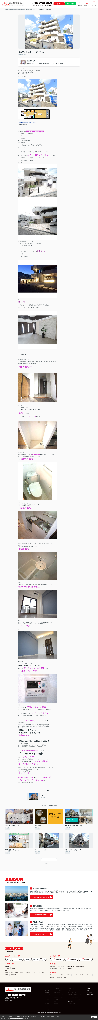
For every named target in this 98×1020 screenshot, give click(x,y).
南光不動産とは (58, 988)
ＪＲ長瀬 (61, 975)
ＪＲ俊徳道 (67, 975)
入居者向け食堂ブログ (72, 990)
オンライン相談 (58, 990)
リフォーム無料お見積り (73, 997)
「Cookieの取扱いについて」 (16, 1018)
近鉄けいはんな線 (80, 966)
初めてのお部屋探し (72, 992)
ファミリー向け (17, 959)
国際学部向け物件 (71, 1003)
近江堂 (21, 972)
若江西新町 (13, 974)
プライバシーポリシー (41, 1010)
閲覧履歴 (79, 5)
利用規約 (50, 1010)
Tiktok (88, 990)
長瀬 (51, 975)
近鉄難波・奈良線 (70, 966)
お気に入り (87, 5)
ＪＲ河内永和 (88, 975)
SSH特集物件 (70, 1001)
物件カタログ (48, 997)
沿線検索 (58, 959)
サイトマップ (58, 1010)
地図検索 (86, 959)
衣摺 (39, 972)
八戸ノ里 (81, 975)
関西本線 (70, 968)
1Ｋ (44, 959)
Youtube (88, 988)
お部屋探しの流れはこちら (41, 897)
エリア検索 (73, 959)
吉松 (43, 972)
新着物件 (47, 992)
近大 (8, 959)
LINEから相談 (70, 4)
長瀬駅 (27, 959)
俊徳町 (6, 974)
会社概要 (56, 999)
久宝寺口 (52, 977)
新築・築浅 (36, 959)
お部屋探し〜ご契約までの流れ (74, 994)
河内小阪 (75, 975)
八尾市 (13, 968)
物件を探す (47, 990)
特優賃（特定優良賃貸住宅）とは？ (75, 999)
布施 (65, 977)
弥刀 (56, 975)
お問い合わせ (59, 4)
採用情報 (56, 1003)
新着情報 (47, 1003)
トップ (46, 988)
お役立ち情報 (71, 988)
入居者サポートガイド (59, 994)
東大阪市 (7, 968)
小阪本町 (28, 972)
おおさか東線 (61, 966)
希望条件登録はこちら (41, 915)
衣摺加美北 (59, 977)
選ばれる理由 (57, 1001)
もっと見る (49, 859)
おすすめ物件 (48, 994)
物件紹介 (21, 54)
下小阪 (33, 972)
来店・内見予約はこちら (41, 934)
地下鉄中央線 (63, 968)
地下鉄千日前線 (53, 968)
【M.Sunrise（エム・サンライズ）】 (27, 122)
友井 (12, 972)
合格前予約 (57, 992)
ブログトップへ (49, 863)
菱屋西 (16, 972)
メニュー (94, 5)
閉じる (93, 1017)
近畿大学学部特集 (58, 997)
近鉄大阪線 (52, 966)
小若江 (6, 972)
